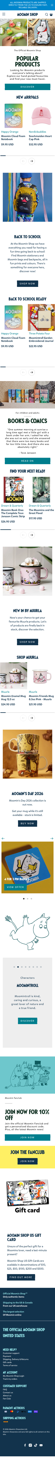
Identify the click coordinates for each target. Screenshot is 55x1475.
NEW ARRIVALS (27, 97)
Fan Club (7, 1398)
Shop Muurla (27, 657)
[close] (52, 5)
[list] (27, 128)
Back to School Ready (27, 299)
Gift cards (7, 1362)
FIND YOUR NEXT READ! (27, 471)
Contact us (8, 1392)
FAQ (5, 1389)
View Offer (15, 887)
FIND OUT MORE (21, 1277)
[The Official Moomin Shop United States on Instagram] (30, 1446)
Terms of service (10, 1365)
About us (7, 1395)
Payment (7, 1356)
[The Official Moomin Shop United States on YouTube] (41, 1446)
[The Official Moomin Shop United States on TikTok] (35, 1446)
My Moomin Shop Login (13, 1376)
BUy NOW (27, 823)
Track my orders (10, 1379)
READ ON (27, 460)
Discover (27, 86)
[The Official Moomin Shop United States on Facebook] (25, 1446)
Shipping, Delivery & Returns (15, 1359)
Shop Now (27, 283)
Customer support (11, 1353)
